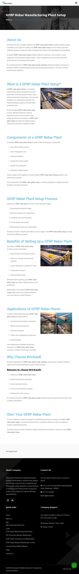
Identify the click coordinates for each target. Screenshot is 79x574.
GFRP (8, 529)
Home (8, 515)
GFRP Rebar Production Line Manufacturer (20, 539)
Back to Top (67, 569)
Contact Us (9, 554)
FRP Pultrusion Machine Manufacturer (18, 535)
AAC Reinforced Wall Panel (15, 525)
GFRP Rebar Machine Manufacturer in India (20, 543)
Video (8, 550)
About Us (9, 519)
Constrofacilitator (12, 571)
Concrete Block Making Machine (17, 546)
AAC (7, 522)
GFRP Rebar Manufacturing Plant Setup (19, 531)
